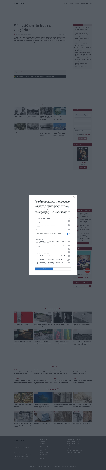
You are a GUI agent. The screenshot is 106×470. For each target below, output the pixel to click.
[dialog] (53, 235)
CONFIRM (44, 268)
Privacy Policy (60, 272)
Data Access (53, 272)
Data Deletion (46, 272)
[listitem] (53, 218)
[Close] (74, 197)
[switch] (68, 221)
